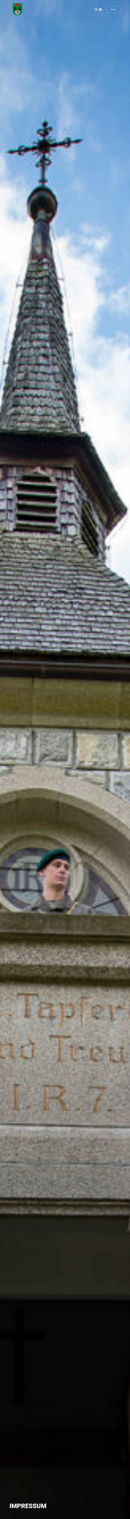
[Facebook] (100, 9)
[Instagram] (96, 9)
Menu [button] (113, 9)
